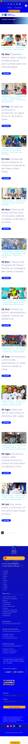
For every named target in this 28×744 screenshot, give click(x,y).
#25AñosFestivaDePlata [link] (10, 612)
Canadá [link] (5, 586)
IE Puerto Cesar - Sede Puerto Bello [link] (13, 49)
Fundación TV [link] (7, 602)
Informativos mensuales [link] (10, 598)
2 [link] (5, 532)
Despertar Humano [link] (8, 649)
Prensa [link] (9, 7)
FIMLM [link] (5, 98)
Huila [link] (18, 447)
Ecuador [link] (5, 587)
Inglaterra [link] (5, 572)
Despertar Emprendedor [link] (10, 651)
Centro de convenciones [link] (10, 610)
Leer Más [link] (6, 73)
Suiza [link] (4, 589)
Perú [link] (4, 578)
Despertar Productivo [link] (9, 652)
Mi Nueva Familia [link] (21, 47)
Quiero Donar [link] (14, 11)
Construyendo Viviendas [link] (10, 638)
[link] (26, 6)
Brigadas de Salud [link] (8, 634)
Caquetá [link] (5, 253)
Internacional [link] (18, 7)
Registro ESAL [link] (7, 613)
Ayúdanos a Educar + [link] (8, 47)
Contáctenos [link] (6, 615)
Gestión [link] (5, 600)
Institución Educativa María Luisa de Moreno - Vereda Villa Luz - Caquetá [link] (14, 255)
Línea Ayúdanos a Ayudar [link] (10, 302)
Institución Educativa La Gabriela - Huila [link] (13, 449)
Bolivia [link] (5, 584)
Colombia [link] (4, 100)
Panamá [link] (5, 580)
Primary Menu (25, 15)
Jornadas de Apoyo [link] (8, 636)
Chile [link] (4, 582)
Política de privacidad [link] (9, 596)
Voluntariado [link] (7, 604)
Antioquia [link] (12, 100)
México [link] (5, 574)
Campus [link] (5, 608)
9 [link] (12, 532)
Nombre (6, 693)
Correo (5, 699)
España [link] (5, 576)
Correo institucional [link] (9, 606)
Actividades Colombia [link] (14, 98)
